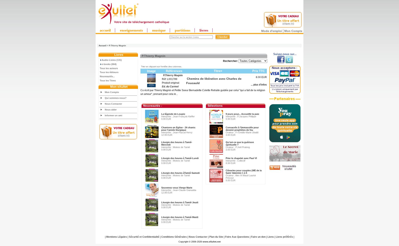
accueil (105, 30)
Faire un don (258, 236)
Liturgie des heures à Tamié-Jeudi (179, 202)
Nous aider (111, 109)
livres (204, 30)
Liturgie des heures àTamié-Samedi (180, 173)
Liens (270, 236)
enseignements (131, 30)
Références (174, 71)
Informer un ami (113, 115)
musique (159, 30)
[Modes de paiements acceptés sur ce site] (284, 92)
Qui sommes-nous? (116, 98)
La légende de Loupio (173, 114)
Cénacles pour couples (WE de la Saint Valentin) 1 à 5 (244, 171)
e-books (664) (109, 64)
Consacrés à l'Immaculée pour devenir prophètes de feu (242, 128)
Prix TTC (258, 71)
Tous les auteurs (109, 68)
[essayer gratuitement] (282, 27)
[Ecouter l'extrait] (284, 100)
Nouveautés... (107, 76)
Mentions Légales (116, 236)
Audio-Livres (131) (112, 60)
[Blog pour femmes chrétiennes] (284, 160)
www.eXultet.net (212, 241)
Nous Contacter (113, 104)
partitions (182, 30)
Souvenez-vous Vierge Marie (176, 187)
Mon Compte (293, 31)
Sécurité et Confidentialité (144, 236)
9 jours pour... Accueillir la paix (242, 114)
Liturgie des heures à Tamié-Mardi (179, 217)
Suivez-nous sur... (285, 54)
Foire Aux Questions (237, 236)
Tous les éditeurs (109, 72)
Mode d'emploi (271, 31)
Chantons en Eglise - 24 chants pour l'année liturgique (178, 128)
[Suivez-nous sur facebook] (281, 62)
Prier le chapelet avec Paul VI (241, 158)
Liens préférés (284, 236)
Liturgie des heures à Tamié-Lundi (180, 158)
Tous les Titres (108, 80)
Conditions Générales (174, 236)
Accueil (102, 45)
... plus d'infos (259, 84)
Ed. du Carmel (170, 86)
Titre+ (218, 71)
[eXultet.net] (134, 24)
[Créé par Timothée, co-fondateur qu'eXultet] (284, 141)
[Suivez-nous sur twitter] (289, 62)
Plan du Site (216, 236)
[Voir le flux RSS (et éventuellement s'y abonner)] (284, 169)
